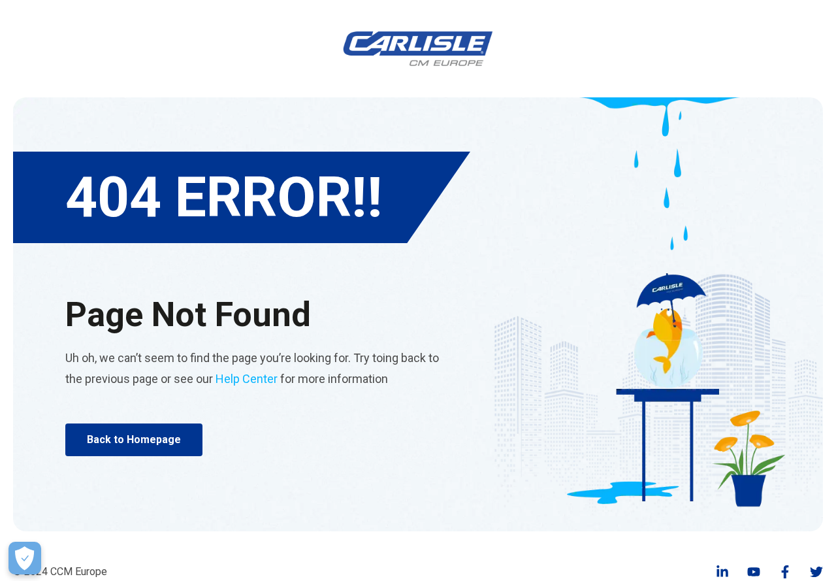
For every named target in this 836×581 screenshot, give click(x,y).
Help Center (247, 379)
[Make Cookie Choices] (24, 558)
